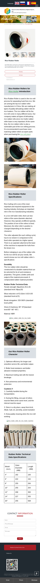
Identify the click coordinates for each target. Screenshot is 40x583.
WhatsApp (21, 71)
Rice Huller (14, 91)
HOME (10, 24)
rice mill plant (25, 134)
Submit (20, 538)
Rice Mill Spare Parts (20, 24)
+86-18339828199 (9, 77)
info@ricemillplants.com (10, 79)
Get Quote (21, 75)
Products (14, 24)
